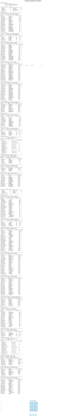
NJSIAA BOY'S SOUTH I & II (33, 404)
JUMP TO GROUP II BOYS (3, 2)
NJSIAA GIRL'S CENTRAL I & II (34, 402)
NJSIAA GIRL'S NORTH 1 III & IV (33, 407)
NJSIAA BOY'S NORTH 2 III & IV (33, 410)
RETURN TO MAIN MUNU (33, 415)
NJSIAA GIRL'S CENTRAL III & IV (33, 403)
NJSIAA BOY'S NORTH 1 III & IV (33, 406)
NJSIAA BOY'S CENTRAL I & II (34, 401)
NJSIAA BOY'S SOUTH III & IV (34, 405)
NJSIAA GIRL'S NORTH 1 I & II (34, 408)
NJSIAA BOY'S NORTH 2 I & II (34, 409)
